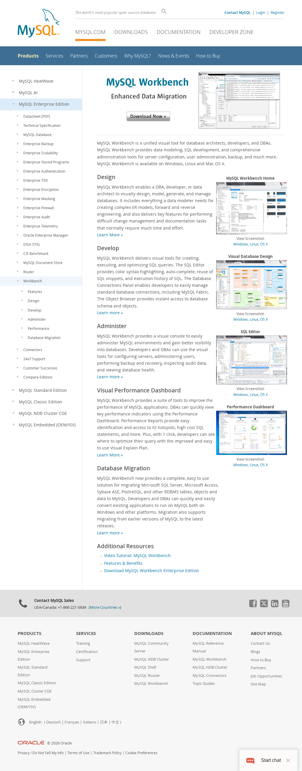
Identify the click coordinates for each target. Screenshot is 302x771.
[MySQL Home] (39, 23)
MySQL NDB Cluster (151, 659)
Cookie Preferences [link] (141, 753)
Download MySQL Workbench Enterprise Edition (151, 570)
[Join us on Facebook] (252, 605)
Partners (258, 667)
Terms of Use (78, 753)
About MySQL (266, 633)
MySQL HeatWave (34, 643)
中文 (115, 722)
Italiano (89, 722)
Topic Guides (204, 683)
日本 (104, 722)
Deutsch (53, 722)
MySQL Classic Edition (37, 682)
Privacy (23, 753)
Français (72, 722)
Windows (240, 244)
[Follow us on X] (263, 605)
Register (277, 12)
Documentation (179, 31)
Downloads (131, 31)
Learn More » (110, 235)
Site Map (258, 684)
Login (260, 12)
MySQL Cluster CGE (35, 691)
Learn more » (110, 312)
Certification (87, 651)
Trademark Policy (107, 753)
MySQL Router (147, 675)
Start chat (271, 760)
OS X (264, 244)
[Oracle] (31, 743)
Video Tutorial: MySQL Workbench (137, 555)
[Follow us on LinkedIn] (274, 605)
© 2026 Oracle (59, 743)
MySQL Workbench (151, 683)
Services (86, 633)
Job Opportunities (266, 676)
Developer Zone (231, 31)
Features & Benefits (123, 563)
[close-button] (288, 760)
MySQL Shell (145, 667)
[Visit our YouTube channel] (285, 605)
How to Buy (261, 659)
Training (83, 643)
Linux (254, 244)
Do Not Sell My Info (48, 753)
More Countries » (105, 607)
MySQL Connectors (209, 675)
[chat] (250, 760)
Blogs (255, 651)
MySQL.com (90, 31)
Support (83, 659)
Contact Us (260, 643)
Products (29, 633)
